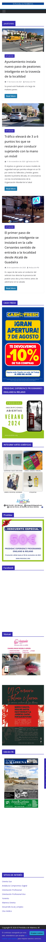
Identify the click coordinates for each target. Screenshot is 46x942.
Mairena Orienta (8, 902)
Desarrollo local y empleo (12, 907)
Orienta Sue (7, 881)
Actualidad (10, 56)
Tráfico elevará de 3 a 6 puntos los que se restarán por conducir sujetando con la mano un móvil (21, 146)
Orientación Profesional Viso (14, 894)
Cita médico (7, 911)
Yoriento (5, 898)
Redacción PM (30, 82)
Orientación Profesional (12, 890)
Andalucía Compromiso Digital (14, 885)
